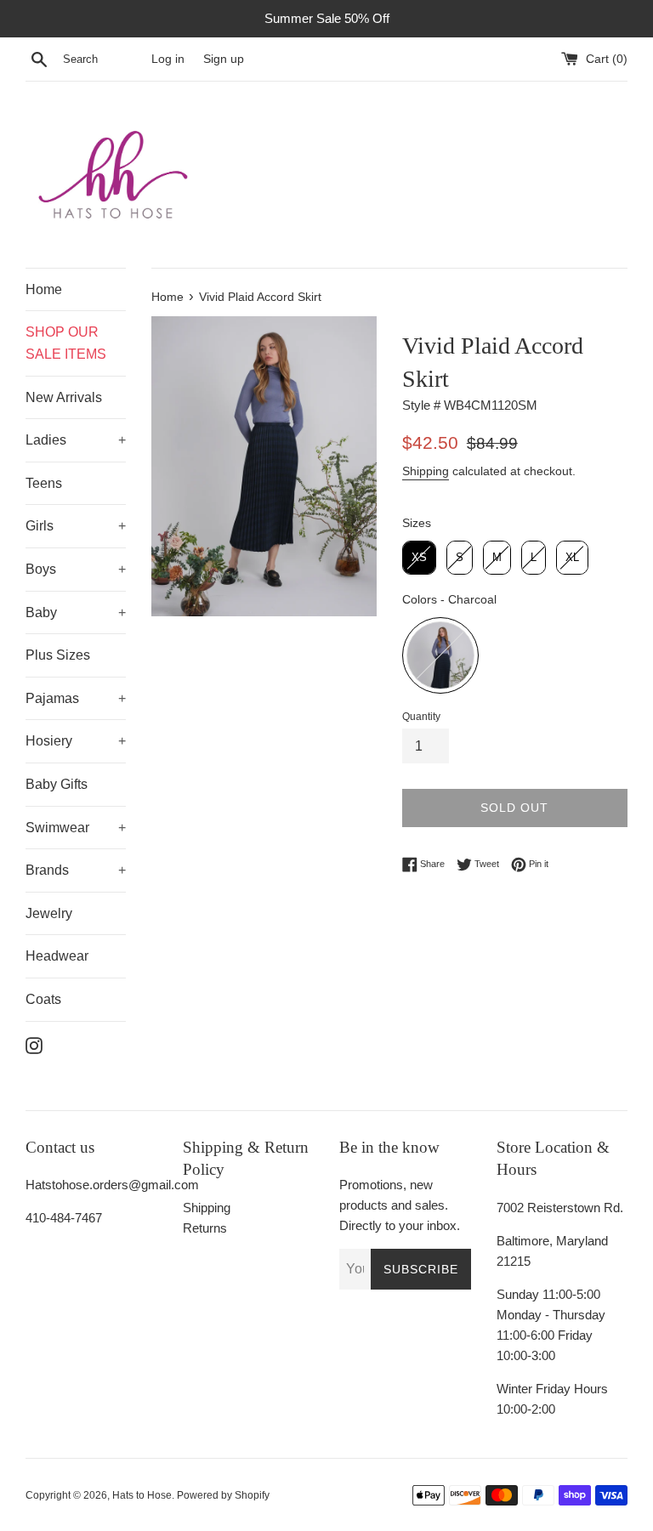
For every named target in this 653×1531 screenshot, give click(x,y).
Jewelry (49, 913)
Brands (47, 870)
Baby (41, 612)
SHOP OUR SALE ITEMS (66, 343)
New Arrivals (64, 397)
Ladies (46, 440)
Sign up (223, 59)
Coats (43, 999)
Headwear (57, 956)
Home (44, 289)
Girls (40, 526)
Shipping (425, 471)
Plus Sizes (58, 655)
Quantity (421, 717)
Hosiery (49, 741)
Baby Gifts (57, 784)
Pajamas (52, 698)
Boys (41, 569)
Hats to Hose (142, 1495)
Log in (168, 59)
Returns (205, 1228)
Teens (44, 483)
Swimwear (57, 827)
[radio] (419, 558)
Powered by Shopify (223, 1495)
